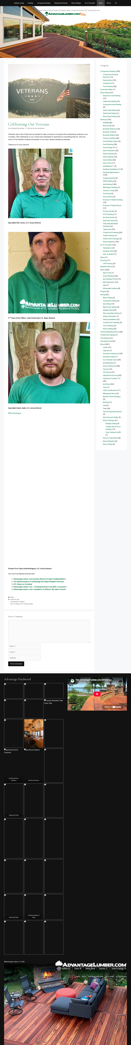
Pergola (103, 291)
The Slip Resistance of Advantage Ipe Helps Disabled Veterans (38, 582)
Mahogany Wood (109, 393)
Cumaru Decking (109, 138)
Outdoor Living (19, 3)
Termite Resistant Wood (112, 412)
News (101, 3)
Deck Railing (105, 93)
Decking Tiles (108, 251)
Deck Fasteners (109, 151)
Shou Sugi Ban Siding (111, 313)
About (84, 976)
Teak (105, 408)
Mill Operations (109, 282)
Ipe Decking (107, 184)
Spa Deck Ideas (109, 220)
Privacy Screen (108, 211)
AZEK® (106, 123)
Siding (102, 295)
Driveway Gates (109, 357)
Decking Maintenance (111, 172)
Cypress (106, 350)
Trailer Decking (108, 235)
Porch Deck (107, 197)
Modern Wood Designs (112, 396)
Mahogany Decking (110, 187)
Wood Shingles (109, 441)
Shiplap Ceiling (111, 423)
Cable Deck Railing (110, 101)
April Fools (107, 273)
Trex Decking (108, 86)
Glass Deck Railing (110, 110)
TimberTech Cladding (111, 322)
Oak (104, 405)
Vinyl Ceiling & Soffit (113, 432)
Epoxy (102, 257)
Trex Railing (104, 338)
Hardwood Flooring (60, 3)
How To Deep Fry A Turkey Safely (21, 604)
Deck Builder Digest (110, 141)
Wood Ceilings (76, 3)
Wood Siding (108, 329)
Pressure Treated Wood (112, 205)
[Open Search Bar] (116, 3)
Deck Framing (108, 154)
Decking (30, 3)
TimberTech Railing (107, 335)
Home (78, 976)
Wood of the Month (110, 438)
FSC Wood (107, 372)
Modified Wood (106, 267)
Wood (109, 3)
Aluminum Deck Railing (111, 96)
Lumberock (107, 83)
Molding (106, 402)
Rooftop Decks (108, 217)
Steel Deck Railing (110, 113)
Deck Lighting (108, 157)
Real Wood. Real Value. (95, 976)
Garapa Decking (109, 178)
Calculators (107, 248)
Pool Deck (107, 193)
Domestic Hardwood (111, 354)
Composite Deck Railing (112, 104)
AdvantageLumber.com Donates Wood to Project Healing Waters (39, 579)
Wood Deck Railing (110, 116)
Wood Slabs (107, 444)
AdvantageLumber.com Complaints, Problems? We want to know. (39, 589)
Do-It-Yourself (90, 3)
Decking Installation (110, 169)
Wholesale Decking (110, 288)
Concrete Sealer (106, 89)
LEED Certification (110, 390)
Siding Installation (110, 319)
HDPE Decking (108, 181)
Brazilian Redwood (110, 129)
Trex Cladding (108, 326)
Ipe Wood (106, 384)
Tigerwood (107, 229)
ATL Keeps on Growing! (22, 584)
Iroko (105, 387)
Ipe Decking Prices (110, 279)
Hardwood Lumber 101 (112, 378)
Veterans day (14, 599)
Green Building (108, 276)
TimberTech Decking (111, 232)
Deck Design (107, 147)
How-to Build (108, 254)
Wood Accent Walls (110, 417)
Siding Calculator (109, 316)
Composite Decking (43, 3)
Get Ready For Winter (17, 602)
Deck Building (108, 144)
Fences (105, 369)
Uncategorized (106, 341)
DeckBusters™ (108, 166)
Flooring (103, 260)
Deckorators (107, 80)
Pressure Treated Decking (113, 200)
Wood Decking (108, 242)
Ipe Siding (107, 304)
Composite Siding (110, 301)
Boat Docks (107, 126)
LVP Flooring (108, 263)
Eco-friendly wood (110, 360)
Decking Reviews (121, 976)
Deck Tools (107, 163)
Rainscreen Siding (110, 307)
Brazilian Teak (108, 132)
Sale (104, 285)
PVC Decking (108, 214)
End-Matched (108, 363)
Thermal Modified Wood (109, 332)
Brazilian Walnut (109, 135)
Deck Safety (107, 160)
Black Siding (107, 298)
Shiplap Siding (108, 310)
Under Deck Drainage (111, 239)
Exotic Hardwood (109, 366)
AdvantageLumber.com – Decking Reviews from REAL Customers (40, 587)
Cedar (105, 347)
